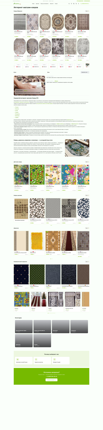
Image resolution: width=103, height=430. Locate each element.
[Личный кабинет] (79, 4)
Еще (86, 11)
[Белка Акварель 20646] (68, 243)
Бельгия (17, 108)
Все (48, 72)
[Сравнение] (74, 4)
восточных (26, 102)
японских (22, 102)
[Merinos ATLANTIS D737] (45, 50)
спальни (44, 103)
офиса (51, 103)
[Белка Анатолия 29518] (84, 244)
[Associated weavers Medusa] (68, 276)
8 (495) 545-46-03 (52, 376)
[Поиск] (69, 4)
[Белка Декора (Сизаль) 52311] (37, 211)
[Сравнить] (24, 17)
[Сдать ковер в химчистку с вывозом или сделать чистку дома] (68, 81)
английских (16, 102)
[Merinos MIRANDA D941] (20, 50)
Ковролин (51, 3)
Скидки (56, 3)
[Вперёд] (89, 66)
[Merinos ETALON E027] (21, 276)
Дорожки (37, 3)
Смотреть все (84, 72)
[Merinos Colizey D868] (83, 26)
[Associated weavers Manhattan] (84, 276)
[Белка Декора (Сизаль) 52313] (53, 211)
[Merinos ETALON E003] (37, 276)
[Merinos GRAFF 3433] (58, 50)
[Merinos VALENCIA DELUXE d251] (45, 26)
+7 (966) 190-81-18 (74, 123)
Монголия (17, 115)
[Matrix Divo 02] (37, 243)
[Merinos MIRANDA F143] (83, 50)
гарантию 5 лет (70, 119)
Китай (16, 110)
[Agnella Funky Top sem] (84, 178)
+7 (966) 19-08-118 (59, 123)
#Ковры (25, 90)
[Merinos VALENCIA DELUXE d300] (58, 26)
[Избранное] (71, 4)
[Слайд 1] (50, 192)
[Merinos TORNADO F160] (71, 50)
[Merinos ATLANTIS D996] (32, 50)
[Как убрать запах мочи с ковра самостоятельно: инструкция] (68, 77)
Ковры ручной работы (44, 3)
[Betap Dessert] (53, 276)
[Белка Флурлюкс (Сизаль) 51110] (68, 211)
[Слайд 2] (51, 192)
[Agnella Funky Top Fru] (21, 178)
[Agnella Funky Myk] (37, 178)
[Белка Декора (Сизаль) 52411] (84, 211)
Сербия (16, 117)
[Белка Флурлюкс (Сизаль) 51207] (21, 243)
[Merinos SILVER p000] (20, 26)
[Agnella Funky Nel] (68, 178)
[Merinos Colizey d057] (71, 26)
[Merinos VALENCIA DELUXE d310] (32, 26)
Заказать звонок (50, 379)
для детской (39, 103)
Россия (16, 107)
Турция (16, 112)
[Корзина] (76, 4)
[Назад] (14, 66)
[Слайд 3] (52, 192)
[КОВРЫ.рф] (17, 3)
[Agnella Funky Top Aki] (53, 178)
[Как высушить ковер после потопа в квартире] (29, 85)
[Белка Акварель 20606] (53, 243)
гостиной (48, 103)
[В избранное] (24, 15)
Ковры (33, 3)
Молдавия (17, 114)
